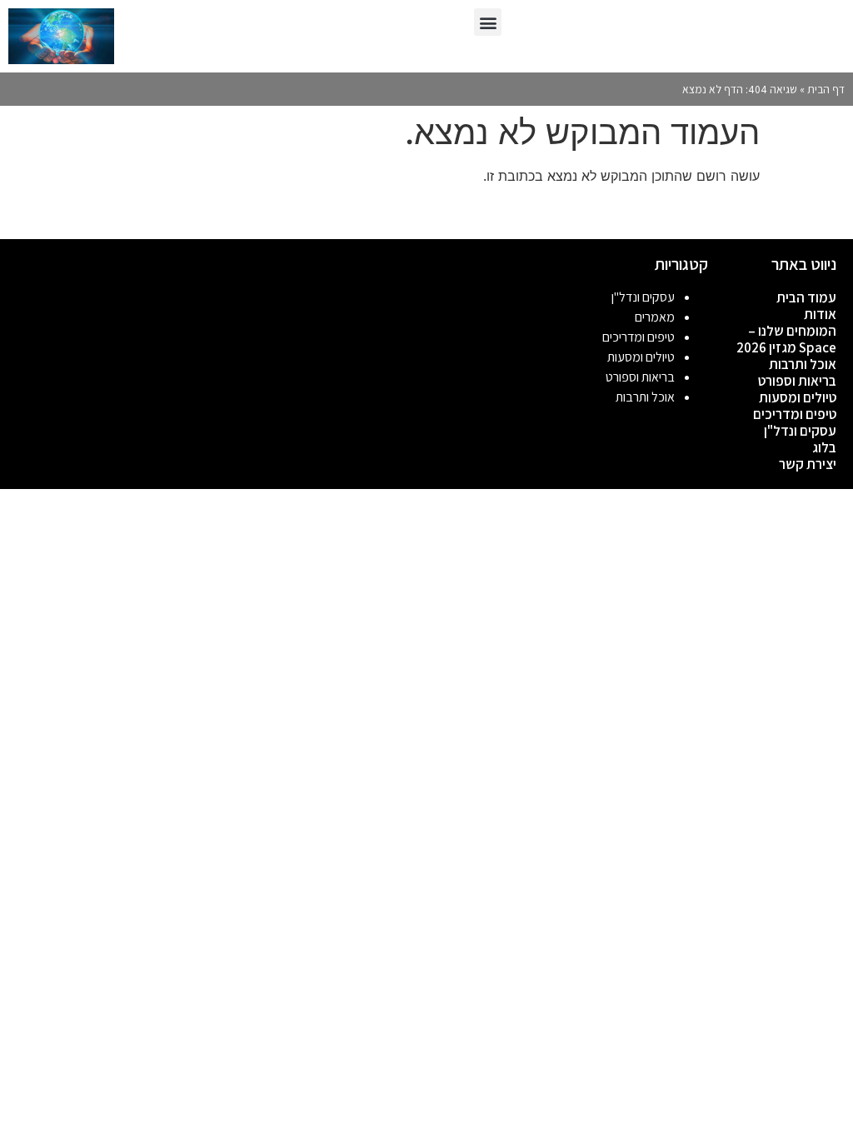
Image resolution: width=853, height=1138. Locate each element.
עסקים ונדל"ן (800, 430)
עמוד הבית (806, 297)
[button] (487, 22)
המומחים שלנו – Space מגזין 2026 (786, 339)
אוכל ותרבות (802, 364)
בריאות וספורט (797, 380)
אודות (820, 314)
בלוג (824, 447)
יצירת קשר (807, 464)
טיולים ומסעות (797, 397)
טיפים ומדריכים (794, 414)
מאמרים (655, 317)
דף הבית (826, 89)
